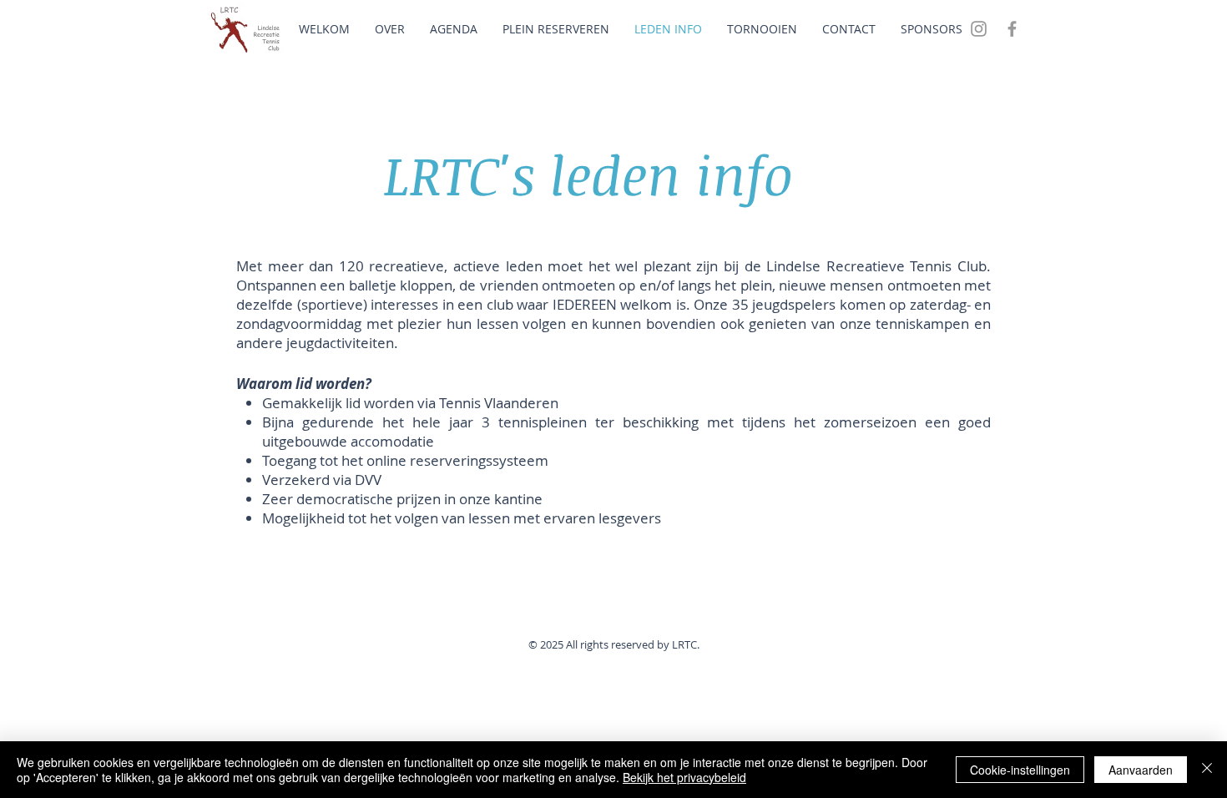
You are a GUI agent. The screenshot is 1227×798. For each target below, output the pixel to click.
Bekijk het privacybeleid (684, 777)
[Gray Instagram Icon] (978, 28)
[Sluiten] (1207, 770)
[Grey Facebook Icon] (1012, 28)
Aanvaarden (1140, 769)
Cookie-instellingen (1020, 769)
